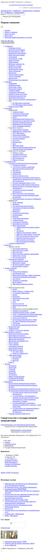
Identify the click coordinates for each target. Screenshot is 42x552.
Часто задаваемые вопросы (21, 126)
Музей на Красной (15, 67)
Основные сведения (19, 165)
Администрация (18, 112)
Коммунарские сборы (16, 69)
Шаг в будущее (17, 252)
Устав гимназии (18, 202)
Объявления (13, 83)
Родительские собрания (20, 129)
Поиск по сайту (10, 34)
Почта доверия (13, 343)
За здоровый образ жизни (21, 293)
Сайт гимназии (14, 344)
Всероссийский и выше (20, 261)
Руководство (17, 174)
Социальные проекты (16, 346)
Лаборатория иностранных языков (27, 227)
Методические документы (25, 240)
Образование (17, 172)
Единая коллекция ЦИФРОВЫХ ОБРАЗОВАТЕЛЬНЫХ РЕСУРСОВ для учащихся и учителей (22, 490)
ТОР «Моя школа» (19, 133)
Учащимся (8, 82)
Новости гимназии (11, 32)
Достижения (13, 57)
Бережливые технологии (17, 335)
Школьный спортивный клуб (18, 341)
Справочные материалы (17, 92)
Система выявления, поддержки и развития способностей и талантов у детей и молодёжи (27, 404)
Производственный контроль (22, 122)
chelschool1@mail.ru (11, 460)
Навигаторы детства (19, 256)
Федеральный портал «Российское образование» (21, 487)
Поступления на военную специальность (22, 99)
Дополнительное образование (22, 149)
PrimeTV (11, 362)
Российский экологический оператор (25, 325)
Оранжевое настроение (16, 380)
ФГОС (15, 117)
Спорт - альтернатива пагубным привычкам (27, 314)
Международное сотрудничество (23, 193)
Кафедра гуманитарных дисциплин (28, 234)
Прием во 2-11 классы (20, 156)
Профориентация (14, 85)
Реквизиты (16, 211)
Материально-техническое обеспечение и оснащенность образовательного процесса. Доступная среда (27, 179)
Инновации (9, 382)
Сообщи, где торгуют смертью (19, 330)
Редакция (16, 358)
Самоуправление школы (21, 218)
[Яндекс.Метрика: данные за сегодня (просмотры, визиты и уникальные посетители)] (7, 41)
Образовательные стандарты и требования (27, 199)
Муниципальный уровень (21, 264)
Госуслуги (16, 140)
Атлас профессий (10, 545)
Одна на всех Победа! (20, 318)
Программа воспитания (20, 224)
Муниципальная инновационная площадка (23, 385)
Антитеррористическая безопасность (25, 316)
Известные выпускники (17, 55)
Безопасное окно (14, 327)
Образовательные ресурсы (17, 96)
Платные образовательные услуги (24, 183)
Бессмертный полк (19, 273)
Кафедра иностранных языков (26, 232)
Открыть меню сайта (8, 42)
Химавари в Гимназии (20, 280)
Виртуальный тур (18, 158)
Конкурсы (8, 245)
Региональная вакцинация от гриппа (25, 319)
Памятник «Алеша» (15, 66)
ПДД (14, 307)
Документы (16, 170)
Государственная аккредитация (23, 206)
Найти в (6, 472)
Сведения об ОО (10, 161)
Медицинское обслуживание (18, 80)
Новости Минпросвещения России (24, 147)
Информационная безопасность (23, 119)
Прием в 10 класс (18, 160)
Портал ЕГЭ (9, 508)
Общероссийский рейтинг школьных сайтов (19, 543)
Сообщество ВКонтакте (13, 464)
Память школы (13, 62)
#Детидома (16, 323)
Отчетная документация (21, 114)
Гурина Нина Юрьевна (20, 271)
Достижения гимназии (16, 259)
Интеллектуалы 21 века (20, 250)
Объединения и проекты (13, 332)
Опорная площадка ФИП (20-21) (19, 414)
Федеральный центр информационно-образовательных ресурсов (17, 497)
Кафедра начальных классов (25, 238)
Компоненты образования (17, 53)
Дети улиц (16, 300)
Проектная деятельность (17, 98)
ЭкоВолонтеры (14, 328)
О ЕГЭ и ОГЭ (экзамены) (21, 137)
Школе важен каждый (20, 305)
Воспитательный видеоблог (25, 241)
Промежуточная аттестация (18, 94)
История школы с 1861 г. (17, 51)
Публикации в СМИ (15, 58)
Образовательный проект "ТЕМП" (24, 312)
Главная (7, 30)
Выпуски (16, 360)
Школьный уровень (19, 263)
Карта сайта (9, 35)
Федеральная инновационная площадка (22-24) (24, 389)
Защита (15, 295)
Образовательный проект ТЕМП (15, 541)
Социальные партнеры (20, 222)
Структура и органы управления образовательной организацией (23, 168)
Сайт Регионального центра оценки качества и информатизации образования (20, 502)
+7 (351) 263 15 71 (11, 459)
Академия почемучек (20, 154)
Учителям (12, 369)
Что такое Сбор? (18, 351)
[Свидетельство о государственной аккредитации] (18, 425)
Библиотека (12, 73)
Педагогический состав (20, 176)
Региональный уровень (20, 266)
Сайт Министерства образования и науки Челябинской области (18, 506)
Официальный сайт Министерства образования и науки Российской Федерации (21, 484)
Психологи (20, 231)
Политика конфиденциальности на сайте (18, 37)
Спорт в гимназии (15, 76)
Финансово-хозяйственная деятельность (26, 185)
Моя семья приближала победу (23, 284)
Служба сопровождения (17, 243)
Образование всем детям (21, 298)
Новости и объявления (20, 353)
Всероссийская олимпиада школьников (26, 254)
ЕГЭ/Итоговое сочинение (21, 103)
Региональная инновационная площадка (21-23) (25, 390)
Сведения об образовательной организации (21, 5)
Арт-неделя (16, 279)
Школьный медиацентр (16, 339)
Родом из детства (18, 303)
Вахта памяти (17, 282)
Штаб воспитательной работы (19, 334)
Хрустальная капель (19, 257)
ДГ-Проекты (13, 374)
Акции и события (11, 268)
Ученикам (12, 371)
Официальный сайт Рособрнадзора (16, 500)
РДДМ (15, 289)
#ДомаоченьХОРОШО (16, 378)
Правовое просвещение (20, 311)
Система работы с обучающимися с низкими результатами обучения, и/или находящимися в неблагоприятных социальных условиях (26, 398)
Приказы (15, 216)
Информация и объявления (22, 131)
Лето (14, 302)
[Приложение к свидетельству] (21, 430)
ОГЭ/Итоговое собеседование (23, 105)
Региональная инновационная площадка (22, 383)
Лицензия (16, 204)
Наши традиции (14, 60)
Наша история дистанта (16, 376)
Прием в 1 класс (18, 153)
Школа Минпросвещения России (20, 337)
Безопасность (13, 78)
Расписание (12, 367)
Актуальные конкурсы (20, 248)
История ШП (17, 357)
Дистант (7, 364)
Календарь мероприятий (17, 50)
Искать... (4, 14)
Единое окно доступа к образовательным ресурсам (22, 494)
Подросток (16, 296)
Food (14, 144)
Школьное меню (18, 145)
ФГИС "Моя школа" (11, 515)
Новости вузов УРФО (16, 106)
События (12, 270)
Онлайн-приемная (19, 138)
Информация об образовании (22, 124)
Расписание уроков (15, 87)
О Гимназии (9, 46)
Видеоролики (17, 142)
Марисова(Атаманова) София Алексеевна (26, 275)
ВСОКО (11, 387)
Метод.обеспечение (19, 225)
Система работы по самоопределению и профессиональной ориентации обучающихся (26, 410)
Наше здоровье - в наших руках (23, 291)
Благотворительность (16, 348)
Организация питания (16, 74)
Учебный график (14, 90)
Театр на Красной (14, 71)
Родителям (8, 108)
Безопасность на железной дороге (24, 121)
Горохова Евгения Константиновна (24, 277)
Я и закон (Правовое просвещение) (24, 321)
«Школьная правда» (15, 355)
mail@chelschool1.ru (11, 462)
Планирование (17, 215)
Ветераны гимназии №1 (17, 64)
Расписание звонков (15, 89)
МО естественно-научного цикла (27, 236)
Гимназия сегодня (15, 48)
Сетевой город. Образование (14, 514)
